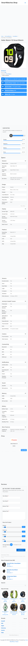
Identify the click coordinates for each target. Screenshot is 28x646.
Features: (5, 530)
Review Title (6, 506)
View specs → (10, 566)
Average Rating (6, 544)
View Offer (23, 450)
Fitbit (2, 632)
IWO (14, 560)
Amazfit (3, 621)
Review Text (6, 511)
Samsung (3, 628)
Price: (4, 539)
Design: (4, 525)
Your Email (5, 501)
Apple (2, 625)
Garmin (3, 630)
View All (25, 618)
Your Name (5, 496)
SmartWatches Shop (9, 3)
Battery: (4, 534)
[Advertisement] (14, 20)
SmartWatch (8, 74)
